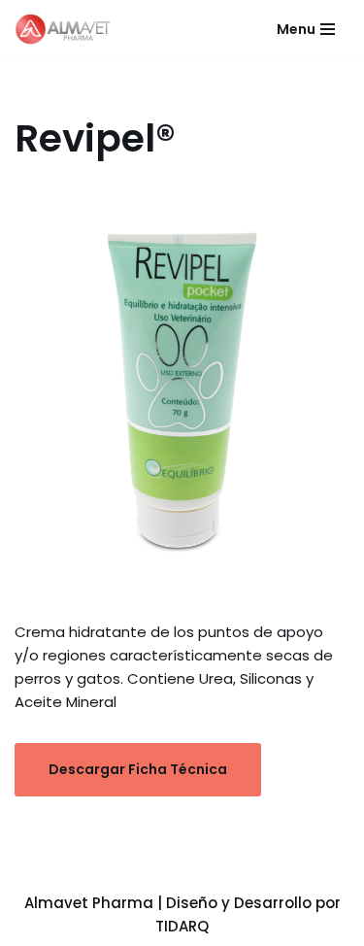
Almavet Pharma (88, 903)
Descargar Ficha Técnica (138, 769)
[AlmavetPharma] (68, 29)
